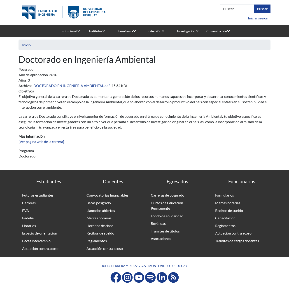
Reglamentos (96, 241)
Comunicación (216, 31)
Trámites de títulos (165, 231)
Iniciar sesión (258, 18)
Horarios (29, 225)
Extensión (154, 31)
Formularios (224, 195)
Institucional (68, 31)
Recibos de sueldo (100, 233)
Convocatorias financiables (107, 195)
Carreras (29, 203)
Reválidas (158, 223)
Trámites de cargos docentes (237, 241)
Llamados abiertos (100, 210)
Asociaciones (161, 238)
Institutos (95, 31)
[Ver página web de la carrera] (41, 141)
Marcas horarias (99, 218)
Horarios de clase (99, 225)
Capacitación (225, 218)
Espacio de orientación (39, 233)
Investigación (186, 31)
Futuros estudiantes (38, 195)
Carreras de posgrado (167, 195)
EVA (25, 210)
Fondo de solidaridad (167, 216)
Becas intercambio (36, 241)
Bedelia (28, 218)
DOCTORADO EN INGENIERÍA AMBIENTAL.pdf (71, 85)
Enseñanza (125, 31)
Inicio (26, 45)
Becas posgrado (98, 203)
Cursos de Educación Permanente (167, 205)
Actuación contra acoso (40, 248)
